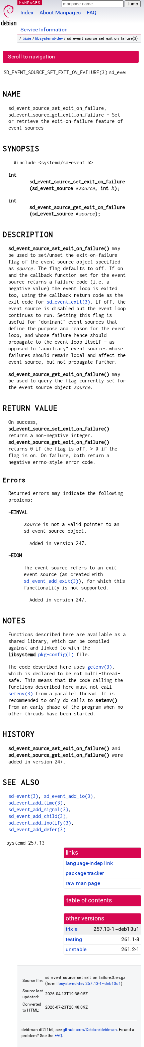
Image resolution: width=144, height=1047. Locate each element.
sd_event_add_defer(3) (37, 829)
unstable (76, 949)
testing (74, 939)
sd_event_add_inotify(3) (39, 823)
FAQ (91, 12)
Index (26, 12)
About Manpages (60, 12)
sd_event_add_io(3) (68, 796)
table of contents (89, 900)
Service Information (44, 29)
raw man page (83, 883)
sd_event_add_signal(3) (38, 809)
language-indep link (89, 863)
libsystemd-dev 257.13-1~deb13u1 (89, 983)
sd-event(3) (23, 796)
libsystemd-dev (49, 38)
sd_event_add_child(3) (37, 816)
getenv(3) (99, 667)
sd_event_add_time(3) (35, 803)
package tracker (85, 873)
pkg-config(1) (56, 654)
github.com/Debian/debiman (90, 1029)
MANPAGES (30, 2)
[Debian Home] (8, 13)
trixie (26, 38)
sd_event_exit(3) (68, 302)
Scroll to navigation (31, 56)
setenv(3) (20, 693)
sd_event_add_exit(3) (51, 581)
